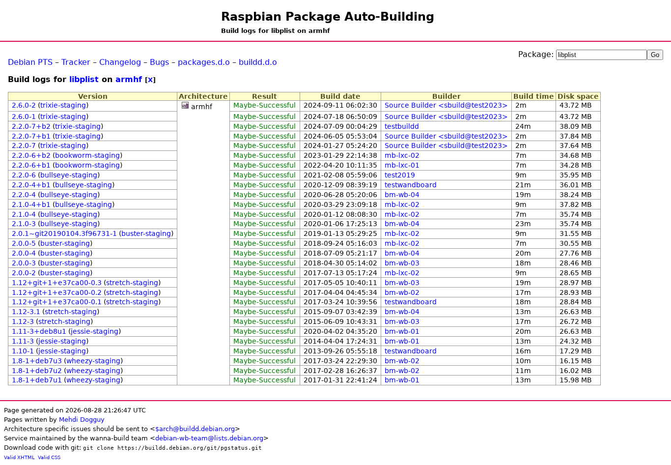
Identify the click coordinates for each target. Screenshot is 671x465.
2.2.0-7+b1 (31, 136)
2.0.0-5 (24, 243)
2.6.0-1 (24, 116)
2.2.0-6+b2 (31, 155)
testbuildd (402, 126)
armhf (128, 79)
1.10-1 (23, 351)
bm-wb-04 (402, 195)
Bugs (159, 62)
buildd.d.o (258, 62)
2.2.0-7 (24, 145)
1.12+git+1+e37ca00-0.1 (57, 302)
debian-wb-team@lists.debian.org (209, 438)
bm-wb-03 (402, 263)
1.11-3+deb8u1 (39, 331)
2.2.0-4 (24, 195)
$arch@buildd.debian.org (195, 429)
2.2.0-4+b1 (31, 185)
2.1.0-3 (24, 224)
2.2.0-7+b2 (31, 126)
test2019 (400, 175)
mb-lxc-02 (402, 155)
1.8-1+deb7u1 (37, 380)
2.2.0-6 (24, 175)
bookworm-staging (87, 155)
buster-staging (146, 233)
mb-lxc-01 (402, 165)
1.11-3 (23, 341)
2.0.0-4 (24, 253)
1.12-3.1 (26, 312)
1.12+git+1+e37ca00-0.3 (57, 283)
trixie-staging (63, 105)
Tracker (75, 62)
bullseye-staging (68, 175)
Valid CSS (49, 457)
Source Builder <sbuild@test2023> (446, 105)
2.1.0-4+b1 (31, 204)
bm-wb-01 (402, 331)
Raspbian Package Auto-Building (327, 17)
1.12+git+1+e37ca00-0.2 (57, 292)
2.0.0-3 (24, 263)
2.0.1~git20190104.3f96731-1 (64, 233)
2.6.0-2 (24, 105)
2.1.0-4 (24, 214)
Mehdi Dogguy (82, 419)
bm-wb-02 (402, 292)
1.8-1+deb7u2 (37, 371)
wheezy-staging (93, 361)
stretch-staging (132, 283)
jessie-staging (94, 331)
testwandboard (411, 185)
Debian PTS (30, 62)
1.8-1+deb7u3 (37, 361)
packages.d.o (204, 62)
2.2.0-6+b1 (31, 165)
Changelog (120, 62)
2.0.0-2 (24, 273)
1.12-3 (23, 321)
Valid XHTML (19, 457)
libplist (84, 79)
